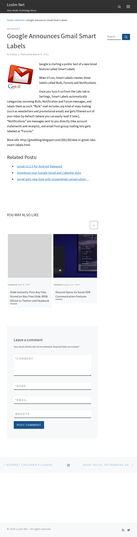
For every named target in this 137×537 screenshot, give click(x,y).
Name (20, 385)
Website (22, 413)
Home (10, 20)
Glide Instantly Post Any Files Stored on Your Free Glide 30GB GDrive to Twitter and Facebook (29, 296)
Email (21, 400)
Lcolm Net (22, 529)
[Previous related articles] (85, 225)
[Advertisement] (118, 100)
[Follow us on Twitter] (128, 530)
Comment (24, 358)
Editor (13, 54)
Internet (20, 20)
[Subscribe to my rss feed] (123, 530)
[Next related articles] (94, 225)
